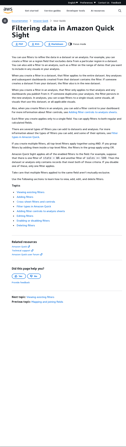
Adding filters (25, 196)
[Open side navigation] (5, 21)
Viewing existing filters (30, 192)
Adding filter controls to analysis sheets (93, 112)
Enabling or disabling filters (33, 220)
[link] (59, 20)
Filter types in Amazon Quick (34, 206)
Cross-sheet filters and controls (36, 201)
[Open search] (120, 10)
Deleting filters (26, 225)
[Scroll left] (22, 10)
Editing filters (25, 215)
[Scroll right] (107, 10)
